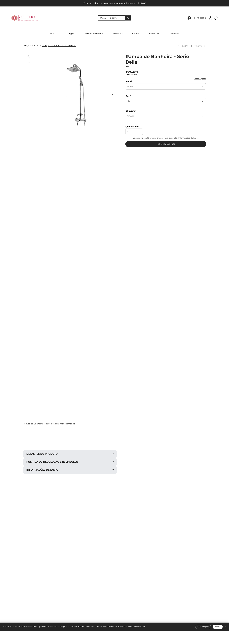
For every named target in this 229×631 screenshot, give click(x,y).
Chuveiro (130, 111)
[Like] (216, 18)
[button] (210, 18)
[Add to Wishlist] (203, 56)
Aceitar (217, 627)
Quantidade (131, 126)
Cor (127, 96)
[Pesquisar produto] (128, 18)
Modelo (129, 81)
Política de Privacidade (136, 627)
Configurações (203, 627)
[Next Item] (112, 95)
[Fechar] (225, 627)
